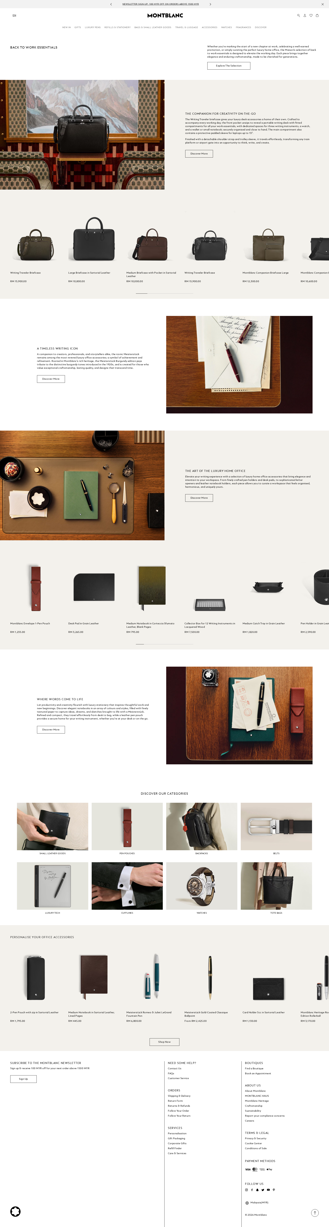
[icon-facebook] (252, 1190)
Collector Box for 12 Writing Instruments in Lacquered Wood (210, 625)
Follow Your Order (178, 1111)
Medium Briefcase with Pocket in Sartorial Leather (151, 275)
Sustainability (253, 1111)
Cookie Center (253, 1143)
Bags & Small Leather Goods (153, 28)
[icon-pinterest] (273, 1190)
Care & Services (177, 1153)
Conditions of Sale (256, 1148)
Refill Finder (175, 1148)
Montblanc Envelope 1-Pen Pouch (30, 623)
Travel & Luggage (186, 28)
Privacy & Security (255, 1138)
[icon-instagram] (246, 1190)
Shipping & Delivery (179, 1096)
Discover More (199, 154)
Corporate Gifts (177, 1143)
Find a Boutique (254, 1068)
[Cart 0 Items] (317, 16)
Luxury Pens (93, 28)
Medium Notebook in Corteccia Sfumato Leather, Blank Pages (150, 625)
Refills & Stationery (118, 28)
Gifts (78, 28)
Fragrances (243, 28)
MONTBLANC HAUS (257, 1096)
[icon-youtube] (268, 1190)
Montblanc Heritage (257, 1101)
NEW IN (66, 28)
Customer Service (178, 1078)
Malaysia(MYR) (260, 1202)
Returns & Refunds (179, 1106)
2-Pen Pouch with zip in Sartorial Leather (34, 1012)
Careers (249, 1121)
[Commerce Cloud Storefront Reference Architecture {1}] (165, 15)
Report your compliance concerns (265, 1116)
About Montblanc (255, 1091)
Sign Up (23, 1079)
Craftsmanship (254, 1106)
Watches (226, 28)
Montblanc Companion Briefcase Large (266, 273)
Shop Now (164, 1042)
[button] (304, 15)
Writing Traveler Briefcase (25, 273)
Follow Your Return (179, 1116)
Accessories (209, 28)
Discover (261, 28)
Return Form (175, 1101)
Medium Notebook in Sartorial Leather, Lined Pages (91, 1014)
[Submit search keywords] (298, 15)
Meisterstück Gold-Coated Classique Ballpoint (206, 1014)
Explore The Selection (229, 66)
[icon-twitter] (262, 1190)
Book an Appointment (258, 1073)
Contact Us (174, 1068)
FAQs (171, 1073)
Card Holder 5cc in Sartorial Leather (264, 1012)
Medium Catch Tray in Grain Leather (264, 623)
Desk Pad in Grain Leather (83, 623)
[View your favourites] (311, 16)
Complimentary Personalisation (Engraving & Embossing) (161, 4)
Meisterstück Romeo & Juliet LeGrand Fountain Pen (149, 1014)
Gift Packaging (176, 1138)
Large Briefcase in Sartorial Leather (89, 273)
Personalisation (177, 1133)
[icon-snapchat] (257, 1190)
